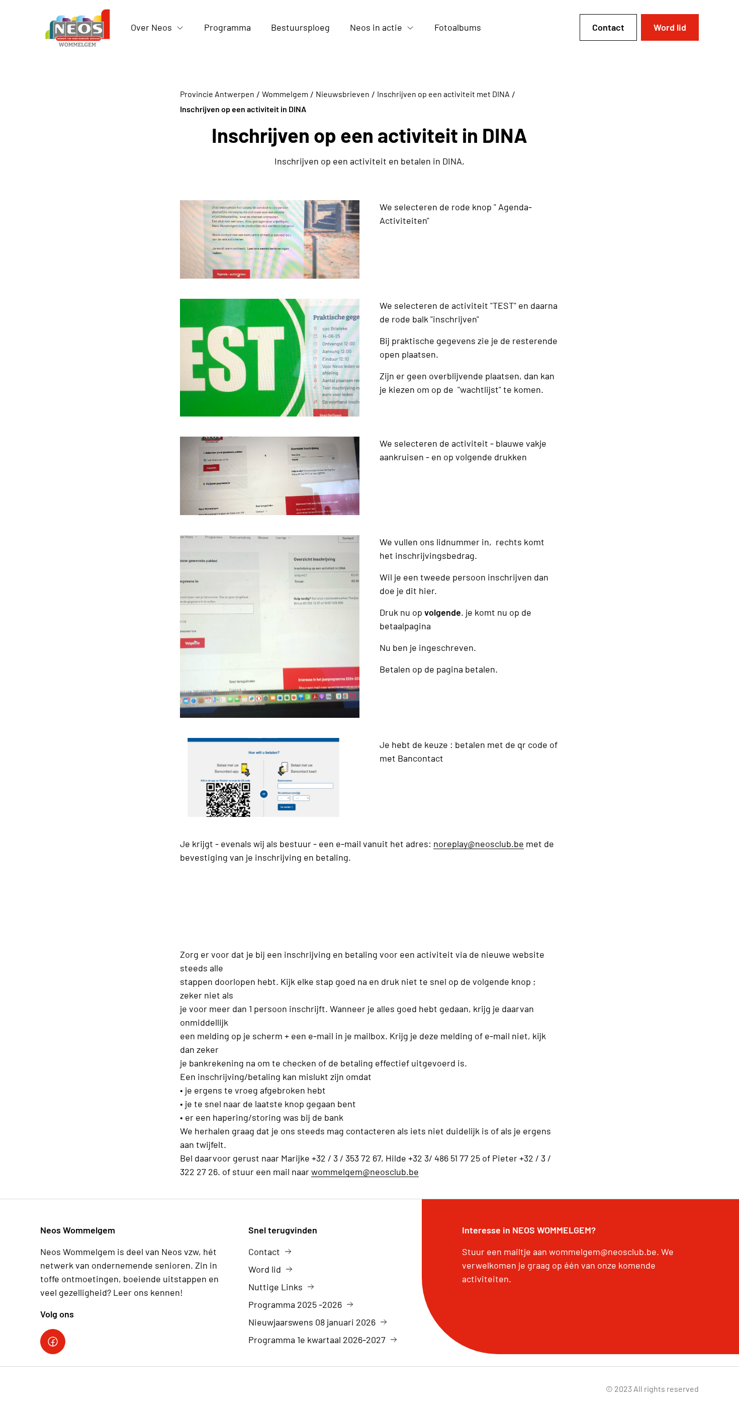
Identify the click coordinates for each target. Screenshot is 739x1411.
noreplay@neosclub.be (478, 843)
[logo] (77, 27)
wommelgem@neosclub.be (365, 1171)
